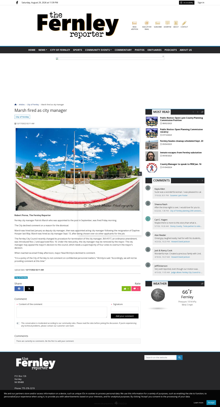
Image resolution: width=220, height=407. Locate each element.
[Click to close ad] (140, 174)
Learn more (198, 402)
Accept (211, 402)
